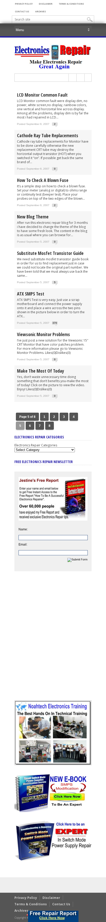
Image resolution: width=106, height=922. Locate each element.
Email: (23, 544)
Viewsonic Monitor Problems (43, 334)
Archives (40, 11)
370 (54, 322)
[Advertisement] (53, 640)
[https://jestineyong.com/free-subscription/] (53, 916)
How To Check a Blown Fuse (42, 180)
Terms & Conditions (71, 3)
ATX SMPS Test (30, 294)
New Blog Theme (33, 216)
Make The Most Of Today (40, 371)
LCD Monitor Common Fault (42, 95)
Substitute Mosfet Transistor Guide (50, 253)
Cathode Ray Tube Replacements (47, 135)
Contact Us (22, 11)
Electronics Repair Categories (35, 445)
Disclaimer (45, 3)
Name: (23, 529)
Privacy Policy (24, 3)
